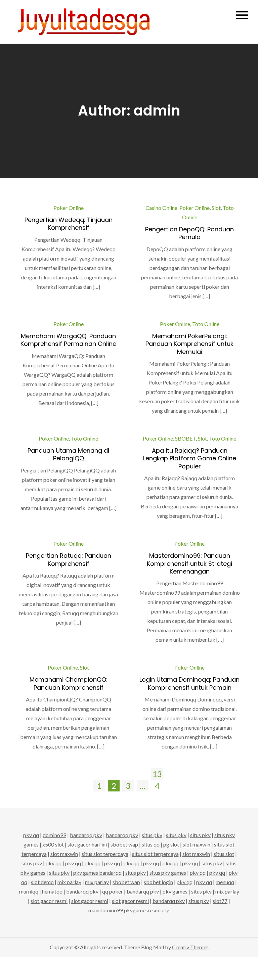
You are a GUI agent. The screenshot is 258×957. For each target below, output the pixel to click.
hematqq (52, 891)
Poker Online (68, 207)
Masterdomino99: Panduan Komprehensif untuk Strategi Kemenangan (189, 563)
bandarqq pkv (86, 835)
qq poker (112, 891)
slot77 (220, 901)
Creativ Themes (190, 947)
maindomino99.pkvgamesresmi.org (129, 910)
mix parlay (69, 882)
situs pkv (152, 835)
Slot (216, 207)
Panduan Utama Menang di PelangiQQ (68, 454)
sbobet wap (124, 844)
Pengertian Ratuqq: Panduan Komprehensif (68, 559)
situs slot (224, 854)
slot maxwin (196, 844)
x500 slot (53, 844)
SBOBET (185, 438)
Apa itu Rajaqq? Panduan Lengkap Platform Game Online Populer (189, 458)
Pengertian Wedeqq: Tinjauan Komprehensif (69, 224)
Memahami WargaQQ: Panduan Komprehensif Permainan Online (68, 340)
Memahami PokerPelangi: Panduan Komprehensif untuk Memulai (189, 344)
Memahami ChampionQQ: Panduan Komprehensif (69, 683)
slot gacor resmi (49, 901)
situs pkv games (167, 872)
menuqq (225, 882)
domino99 (54, 835)
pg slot (171, 844)
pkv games (175, 891)
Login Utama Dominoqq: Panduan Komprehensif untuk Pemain (189, 683)
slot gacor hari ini (87, 844)
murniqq (28, 891)
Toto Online (205, 324)
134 (157, 774)
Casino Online (161, 207)
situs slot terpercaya (105, 854)
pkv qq (31, 835)
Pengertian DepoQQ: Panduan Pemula (189, 233)
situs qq (151, 844)
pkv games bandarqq (97, 872)
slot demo (42, 882)
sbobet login (158, 882)
